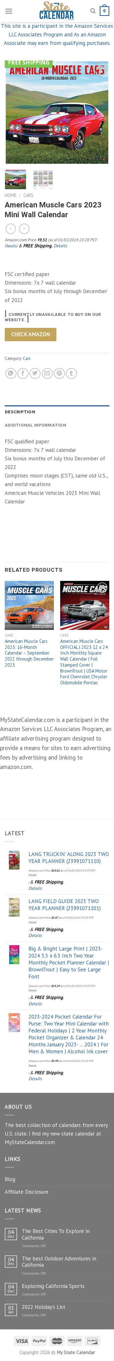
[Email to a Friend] (47, 373)
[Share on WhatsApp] (10, 373)
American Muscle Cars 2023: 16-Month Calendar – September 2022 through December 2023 (29, 653)
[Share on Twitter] (35, 373)
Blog (10, 1179)
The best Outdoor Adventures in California (59, 1261)
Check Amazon (30, 334)
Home (10, 195)
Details (10, 246)
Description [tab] (20, 411)
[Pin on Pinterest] (59, 373)
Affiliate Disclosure (26, 1191)
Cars (28, 195)
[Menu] (9, 11)
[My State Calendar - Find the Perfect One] (57, 11)
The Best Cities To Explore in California (56, 1234)
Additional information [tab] (35, 425)
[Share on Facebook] (22, 373)
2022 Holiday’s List (43, 1307)
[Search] (92, 11)
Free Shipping (28, 62)
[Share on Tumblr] (71, 373)
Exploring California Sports (53, 1286)
